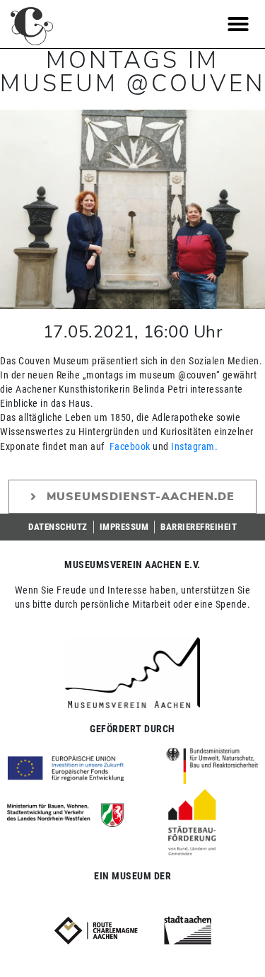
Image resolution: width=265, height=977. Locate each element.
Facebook (130, 447)
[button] (238, 24)
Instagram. (194, 447)
